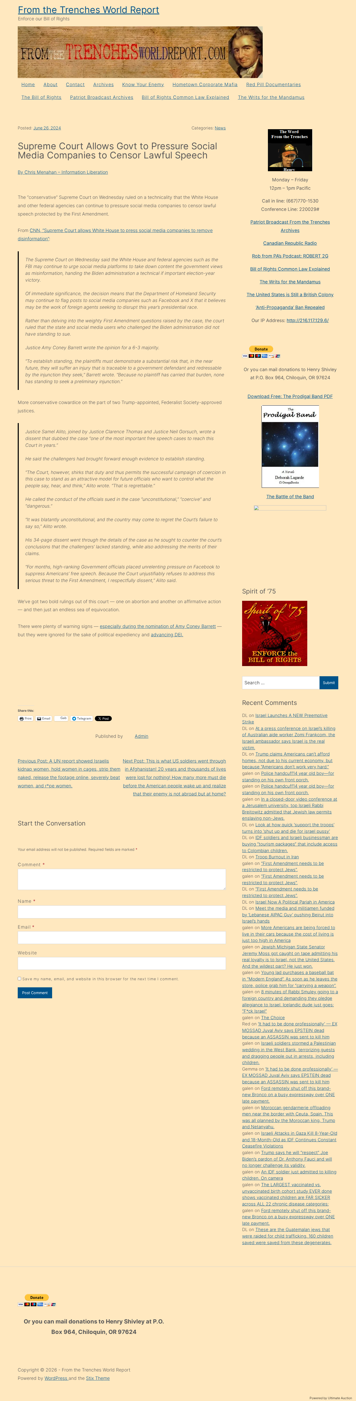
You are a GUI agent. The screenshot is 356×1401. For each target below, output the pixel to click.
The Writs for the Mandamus (271, 97)
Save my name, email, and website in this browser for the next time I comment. (100, 979)
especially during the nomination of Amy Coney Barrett (158, 626)
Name (25, 901)
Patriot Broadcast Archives (101, 97)
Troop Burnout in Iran (277, 856)
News (220, 128)
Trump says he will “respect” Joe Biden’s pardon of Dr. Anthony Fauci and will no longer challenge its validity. (287, 1159)
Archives (103, 84)
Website (27, 952)
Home (28, 84)
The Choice (273, 1017)
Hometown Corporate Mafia (205, 84)
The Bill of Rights (41, 97)
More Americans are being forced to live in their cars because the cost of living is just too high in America (288, 934)
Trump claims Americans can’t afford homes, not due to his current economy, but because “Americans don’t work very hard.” (287, 760)
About (51, 84)
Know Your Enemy (143, 84)
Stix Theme (98, 1378)
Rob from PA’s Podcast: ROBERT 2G (290, 256)
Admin (141, 736)
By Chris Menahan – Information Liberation (63, 172)
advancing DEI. (167, 634)
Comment (31, 864)
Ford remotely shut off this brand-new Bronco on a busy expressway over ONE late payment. (288, 1095)
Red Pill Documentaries (273, 84)
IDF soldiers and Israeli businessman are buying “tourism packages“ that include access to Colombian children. (290, 844)
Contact (75, 84)
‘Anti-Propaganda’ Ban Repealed (290, 307)
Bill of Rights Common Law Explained (185, 97)
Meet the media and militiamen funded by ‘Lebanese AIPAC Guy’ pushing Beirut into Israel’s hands (288, 915)
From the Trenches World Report (88, 9)
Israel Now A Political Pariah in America (295, 902)
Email (24, 927)
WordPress (57, 1378)
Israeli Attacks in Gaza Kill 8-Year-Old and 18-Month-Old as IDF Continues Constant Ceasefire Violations (289, 1140)
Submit (329, 682)
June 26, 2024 (47, 128)
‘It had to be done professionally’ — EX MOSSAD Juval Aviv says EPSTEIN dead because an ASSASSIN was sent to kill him (289, 1030)
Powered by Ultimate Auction (331, 1398)
